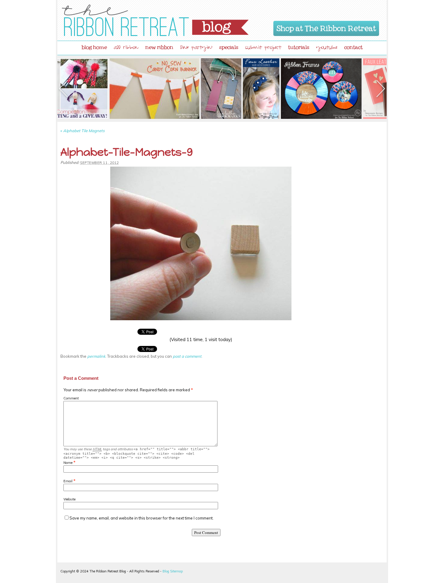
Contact (353, 46)
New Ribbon (159, 46)
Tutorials (298, 46)
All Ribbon (126, 48)
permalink (96, 356)
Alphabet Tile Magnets (82, 130)
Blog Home (94, 46)
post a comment (187, 356)
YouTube (326, 48)
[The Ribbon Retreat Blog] (155, 20)
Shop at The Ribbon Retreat (326, 27)
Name (67, 463)
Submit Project (263, 48)
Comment (71, 398)
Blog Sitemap (172, 571)
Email (67, 481)
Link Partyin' (196, 48)
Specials (228, 46)
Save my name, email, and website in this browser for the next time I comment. (141, 518)
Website (69, 499)
